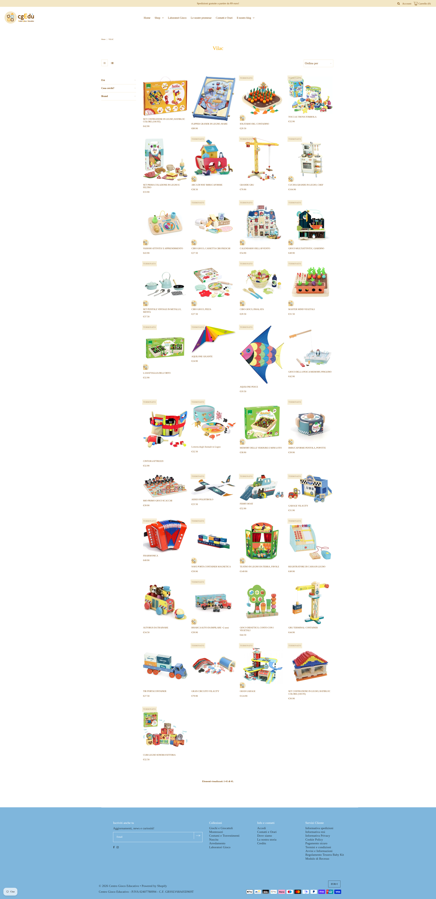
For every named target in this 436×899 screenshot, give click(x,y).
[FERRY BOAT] (262, 488)
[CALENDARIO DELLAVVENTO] (262, 223)
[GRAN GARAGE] (262, 666)
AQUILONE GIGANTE (202, 356)
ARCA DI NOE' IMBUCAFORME (206, 185)
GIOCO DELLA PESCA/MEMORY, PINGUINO (309, 372)
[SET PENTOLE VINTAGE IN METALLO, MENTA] (165, 284)
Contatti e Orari (224, 17)
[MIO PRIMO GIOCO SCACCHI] (165, 486)
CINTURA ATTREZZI (153, 461)
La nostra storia (266, 839)
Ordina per (311, 63)
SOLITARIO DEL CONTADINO (254, 124)
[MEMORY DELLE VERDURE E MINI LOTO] (262, 422)
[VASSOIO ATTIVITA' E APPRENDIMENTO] (165, 223)
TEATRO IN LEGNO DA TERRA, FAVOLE (259, 566)
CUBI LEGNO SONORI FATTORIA (159, 755)
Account (406, 3)
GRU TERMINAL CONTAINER (303, 627)
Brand (104, 96)
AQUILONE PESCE (249, 387)
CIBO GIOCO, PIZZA (201, 309)
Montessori (216, 832)
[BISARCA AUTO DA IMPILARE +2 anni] (213, 602)
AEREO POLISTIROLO (202, 499)
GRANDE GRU (247, 185)
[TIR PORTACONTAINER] (165, 666)
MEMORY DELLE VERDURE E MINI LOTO (261, 448)
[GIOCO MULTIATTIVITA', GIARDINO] (310, 223)
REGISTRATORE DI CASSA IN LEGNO (306, 566)
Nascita (213, 839)
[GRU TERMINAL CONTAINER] (310, 602)
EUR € (334, 884)
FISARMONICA (150, 555)
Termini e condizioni (318, 847)
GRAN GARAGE (247, 691)
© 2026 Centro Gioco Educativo (119, 886)
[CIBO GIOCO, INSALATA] (262, 284)
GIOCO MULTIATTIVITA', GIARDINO (306, 248)
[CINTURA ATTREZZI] (165, 429)
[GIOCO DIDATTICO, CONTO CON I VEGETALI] (262, 602)
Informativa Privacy (317, 835)
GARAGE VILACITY (298, 505)
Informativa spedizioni (319, 828)
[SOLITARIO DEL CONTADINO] (262, 98)
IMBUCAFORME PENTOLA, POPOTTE (307, 448)
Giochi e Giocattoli (221, 828)
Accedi (261, 828)
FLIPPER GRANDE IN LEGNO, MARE (209, 124)
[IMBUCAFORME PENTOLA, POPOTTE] (310, 422)
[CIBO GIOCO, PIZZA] (213, 284)
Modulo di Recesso (317, 858)
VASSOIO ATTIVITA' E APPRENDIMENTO (163, 248)
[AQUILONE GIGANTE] (213, 339)
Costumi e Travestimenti (224, 835)
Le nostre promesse (201, 17)
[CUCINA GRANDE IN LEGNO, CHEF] (310, 159)
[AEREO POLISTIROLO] (213, 485)
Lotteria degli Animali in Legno (206, 446)
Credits (261, 843)
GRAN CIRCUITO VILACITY (205, 691)
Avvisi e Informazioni (318, 851)
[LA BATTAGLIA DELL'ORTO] (165, 348)
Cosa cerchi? (107, 88)
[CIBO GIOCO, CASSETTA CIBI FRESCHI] (213, 223)
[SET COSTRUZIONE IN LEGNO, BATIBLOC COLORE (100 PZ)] (310, 666)
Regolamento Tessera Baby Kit (324, 854)
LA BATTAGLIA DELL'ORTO (156, 373)
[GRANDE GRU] (262, 159)
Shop (157, 17)
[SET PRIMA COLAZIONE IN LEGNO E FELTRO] (165, 159)
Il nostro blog (244, 17)
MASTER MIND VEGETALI (301, 309)
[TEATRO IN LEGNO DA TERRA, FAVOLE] (262, 541)
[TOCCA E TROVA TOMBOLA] (310, 95)
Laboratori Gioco (177, 17)
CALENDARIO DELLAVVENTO (255, 248)
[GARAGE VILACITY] (310, 489)
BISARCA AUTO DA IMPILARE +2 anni (210, 627)
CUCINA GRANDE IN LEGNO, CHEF (305, 185)
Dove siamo (264, 835)
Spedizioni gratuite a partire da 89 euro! (218, 3)
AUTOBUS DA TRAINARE (155, 627)
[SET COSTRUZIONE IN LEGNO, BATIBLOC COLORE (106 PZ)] (165, 96)
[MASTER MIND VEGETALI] (310, 284)
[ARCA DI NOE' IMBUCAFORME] (213, 159)
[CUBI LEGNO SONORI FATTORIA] (165, 729)
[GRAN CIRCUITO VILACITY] (213, 666)
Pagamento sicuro (316, 843)
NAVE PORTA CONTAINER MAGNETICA (211, 566)
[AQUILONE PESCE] (262, 355)
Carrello (424, 3)
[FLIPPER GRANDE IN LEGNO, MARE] (213, 98)
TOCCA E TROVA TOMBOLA (302, 117)
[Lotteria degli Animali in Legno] (213, 422)
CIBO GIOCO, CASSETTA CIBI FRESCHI (210, 248)
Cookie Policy (314, 839)
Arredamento (217, 843)
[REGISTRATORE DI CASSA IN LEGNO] (310, 541)
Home (147, 17)
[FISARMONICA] (165, 536)
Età (103, 80)
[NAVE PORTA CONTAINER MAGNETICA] (213, 541)
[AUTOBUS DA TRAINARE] (165, 602)
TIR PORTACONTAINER (154, 691)
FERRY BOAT (246, 503)
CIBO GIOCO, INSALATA (252, 309)
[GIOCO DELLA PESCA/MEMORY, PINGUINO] (310, 347)
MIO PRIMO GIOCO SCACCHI (157, 500)
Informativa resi (315, 832)
